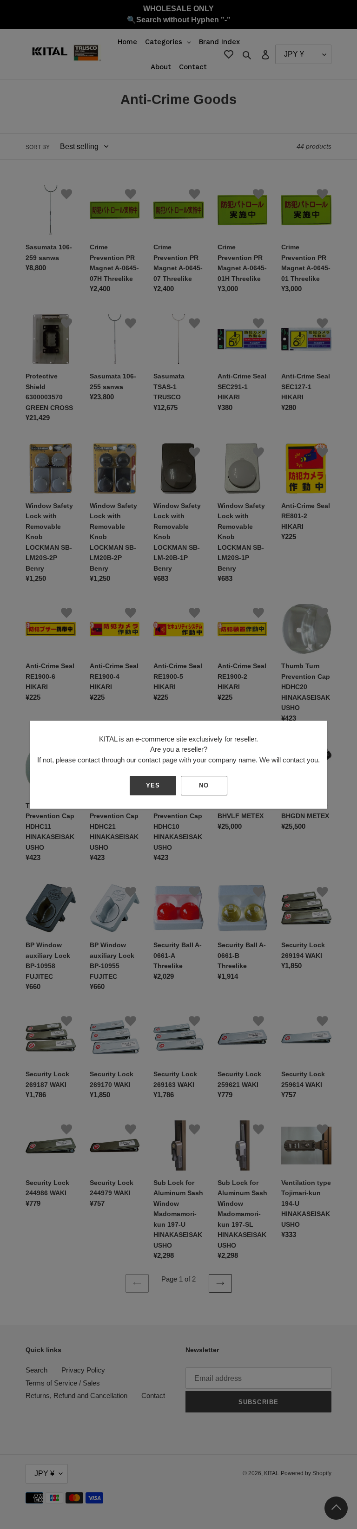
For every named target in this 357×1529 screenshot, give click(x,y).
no (204, 785)
